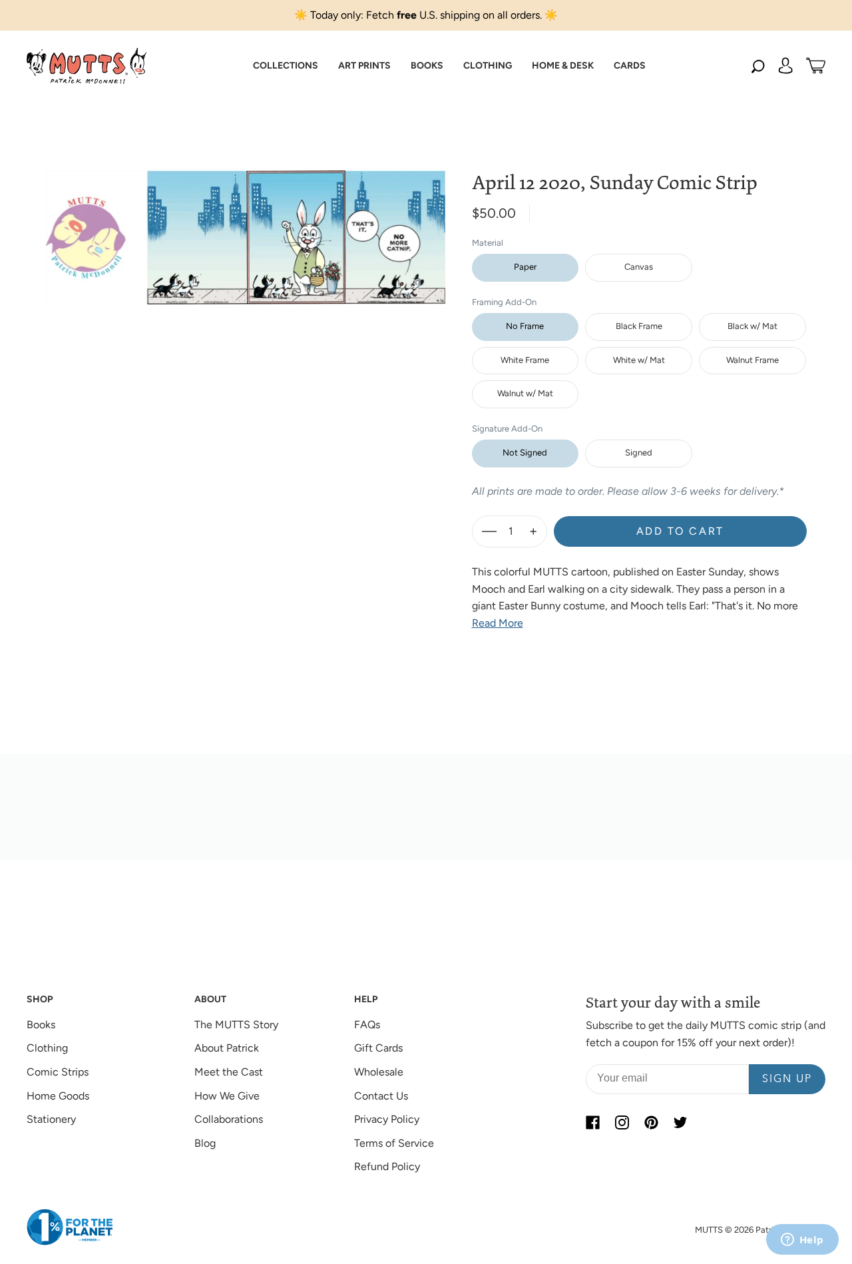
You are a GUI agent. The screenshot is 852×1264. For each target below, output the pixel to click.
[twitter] (680, 1122)
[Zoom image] (245, 227)
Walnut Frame (752, 360)
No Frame (525, 326)
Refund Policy (387, 1166)
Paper (525, 267)
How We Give (227, 1096)
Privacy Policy (386, 1119)
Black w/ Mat (752, 326)
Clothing (47, 1048)
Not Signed (525, 453)
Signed (638, 453)
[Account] (785, 66)
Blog (205, 1143)
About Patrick (226, 1048)
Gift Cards (378, 1048)
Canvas (638, 267)
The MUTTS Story (236, 1024)
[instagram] (621, 1122)
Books (41, 1024)
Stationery (51, 1119)
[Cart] (815, 66)
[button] (285, 66)
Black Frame (639, 326)
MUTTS (709, 1230)
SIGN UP (787, 1079)
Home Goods (58, 1096)
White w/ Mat (639, 360)
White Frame (525, 360)
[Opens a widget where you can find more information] (802, 1240)
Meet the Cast (228, 1072)
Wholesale (378, 1072)
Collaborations (228, 1119)
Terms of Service (394, 1143)
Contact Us (381, 1096)
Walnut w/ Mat (525, 393)
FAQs (367, 1024)
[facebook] (592, 1122)
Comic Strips (58, 1072)
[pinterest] (651, 1122)
